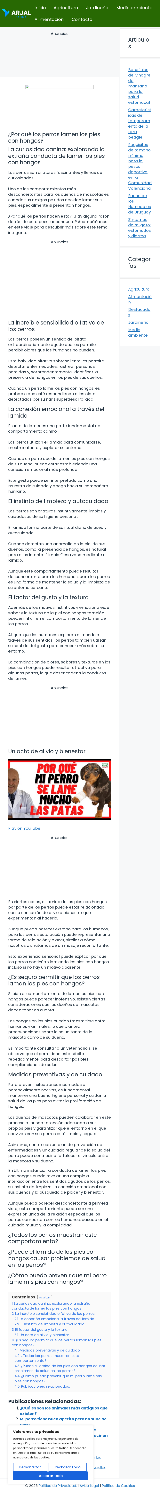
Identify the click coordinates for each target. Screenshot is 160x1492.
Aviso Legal (89, 1485)
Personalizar (30, 1467)
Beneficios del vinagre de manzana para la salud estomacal (139, 86)
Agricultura (66, 8)
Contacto (82, 19)
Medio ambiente (134, 8)
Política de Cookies (118, 1485)
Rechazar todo (68, 1467)
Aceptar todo (51, 1475)
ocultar (44, 1297)
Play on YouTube (24, 828)
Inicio (40, 8)
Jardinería (97, 8)
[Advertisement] (59, 54)
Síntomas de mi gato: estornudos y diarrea (139, 228)
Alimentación (49, 19)
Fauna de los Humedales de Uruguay (139, 204)
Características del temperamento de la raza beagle (139, 123)
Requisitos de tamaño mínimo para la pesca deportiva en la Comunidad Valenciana (140, 166)
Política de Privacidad (57, 1485)
